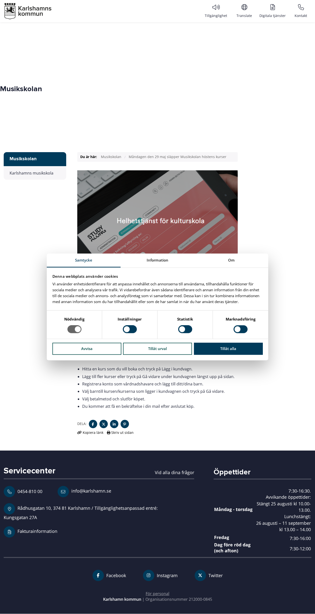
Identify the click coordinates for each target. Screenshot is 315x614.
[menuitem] (216, 11)
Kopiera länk (93, 432)
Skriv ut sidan (122, 432)
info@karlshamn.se (90, 491)
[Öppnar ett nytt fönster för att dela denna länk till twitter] (103, 424)
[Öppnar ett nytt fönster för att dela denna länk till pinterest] (125, 424)
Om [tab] (231, 260)
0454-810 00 (29, 491)
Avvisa (87, 348)
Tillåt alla (228, 348)
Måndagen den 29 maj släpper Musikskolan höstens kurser (177, 156)
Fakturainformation (37, 531)
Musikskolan (111, 156)
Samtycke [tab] (84, 260)
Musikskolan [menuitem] (23, 159)
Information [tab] (157, 260)
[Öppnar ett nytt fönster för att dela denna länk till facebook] (93, 424)
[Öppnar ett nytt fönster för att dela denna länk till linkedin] (114, 424)
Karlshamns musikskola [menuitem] (31, 173)
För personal (157, 593)
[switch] (130, 329)
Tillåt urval (157, 348)
